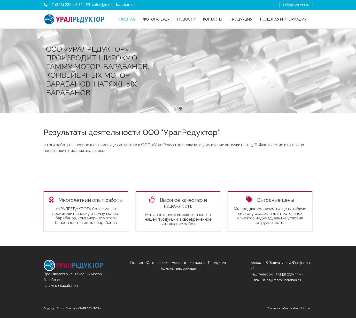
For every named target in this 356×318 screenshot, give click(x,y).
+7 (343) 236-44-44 (66, 5)
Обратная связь (296, 5)
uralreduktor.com (301, 308)
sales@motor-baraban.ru (113, 5)
